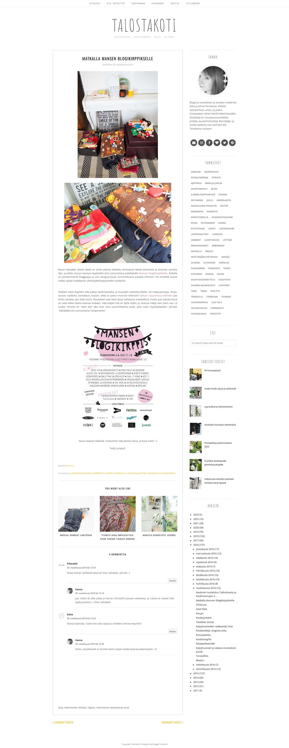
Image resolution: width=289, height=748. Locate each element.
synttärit (224, 285)
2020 (196, 527)
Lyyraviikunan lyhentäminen (218, 406)
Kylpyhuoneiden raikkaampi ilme (214, 626)
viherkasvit (217, 308)
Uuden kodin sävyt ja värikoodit (220, 388)
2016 (196, 544)
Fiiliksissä (201, 604)
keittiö (224, 205)
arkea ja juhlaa (213, 183)
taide (194, 291)
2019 (196, 531)
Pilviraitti (72, 563)
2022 (196, 518)
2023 (196, 514)
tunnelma (212, 296)
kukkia (222, 223)
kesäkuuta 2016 (205, 575)
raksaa (209, 274)
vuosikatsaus (198, 313)
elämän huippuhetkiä (203, 194)
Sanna (78, 589)
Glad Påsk (201, 609)
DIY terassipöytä (212, 370)
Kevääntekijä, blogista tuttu (211, 630)
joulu (210, 200)
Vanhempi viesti (171, 722)
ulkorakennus (199, 302)
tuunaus (226, 296)
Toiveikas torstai (205, 622)
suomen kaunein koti (203, 285)
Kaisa (70, 614)
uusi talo (216, 302)
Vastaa (172, 580)
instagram (197, 200)
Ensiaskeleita (203, 634)
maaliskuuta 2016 (206, 588)
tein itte (215, 291)
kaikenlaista (224, 200)
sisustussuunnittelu (203, 279)
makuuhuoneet (199, 245)
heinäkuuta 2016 (205, 570)
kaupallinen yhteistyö (204, 205)
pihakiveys (214, 268)
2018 (196, 536)
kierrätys (98, 473)
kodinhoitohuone (222, 217)
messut (209, 251)
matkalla (196, 251)
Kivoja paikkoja (199, 177)
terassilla (197, 296)
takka (203, 291)
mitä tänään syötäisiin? (204, 257)
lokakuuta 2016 (204, 557)
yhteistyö (215, 313)
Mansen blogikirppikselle (153, 273)
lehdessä (217, 234)
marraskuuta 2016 (206, 553)
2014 (196, 677)
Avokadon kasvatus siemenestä (220, 424)
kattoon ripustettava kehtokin (156, 295)
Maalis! (200, 660)
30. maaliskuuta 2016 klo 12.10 (81, 567)
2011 (196, 690)
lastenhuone (226, 228)
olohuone (209, 262)
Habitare (196, 171)
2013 (196, 682)
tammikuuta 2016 (206, 669)
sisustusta (224, 279)
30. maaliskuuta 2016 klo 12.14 (89, 593)
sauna (220, 274)
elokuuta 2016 (204, 566)
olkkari (195, 262)
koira (194, 223)
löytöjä (227, 240)
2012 (196, 686)
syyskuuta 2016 (204, 562)
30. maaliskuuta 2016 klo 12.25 (81, 618)
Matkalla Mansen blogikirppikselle (215, 600)
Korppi (200, 613)
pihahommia (198, 268)
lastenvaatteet (137, 473)
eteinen (223, 194)
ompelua (224, 262)
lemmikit (196, 240)
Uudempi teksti (64, 722)
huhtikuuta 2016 (205, 583)
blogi (214, 188)
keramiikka (197, 211)
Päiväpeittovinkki (205, 643)
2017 (196, 540)
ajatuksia (196, 183)
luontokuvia (211, 240)
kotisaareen (208, 223)
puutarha (196, 274)
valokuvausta (199, 308)
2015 (196, 673)
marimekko (218, 245)
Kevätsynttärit (204, 617)
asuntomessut (199, 188)
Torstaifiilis (202, 656)
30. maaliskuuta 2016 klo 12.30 (89, 644)
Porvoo (216, 177)
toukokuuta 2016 (205, 579)
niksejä (225, 257)
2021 (196, 523)
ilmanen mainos (80, 473)
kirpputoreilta (116, 473)
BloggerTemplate (160, 744)
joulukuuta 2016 (205, 549)
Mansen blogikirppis (161, 473)
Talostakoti (144, 25)
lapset (212, 228)
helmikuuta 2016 (205, 664)
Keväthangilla (203, 639)
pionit (227, 268)
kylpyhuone (198, 228)
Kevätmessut (211, 171)
